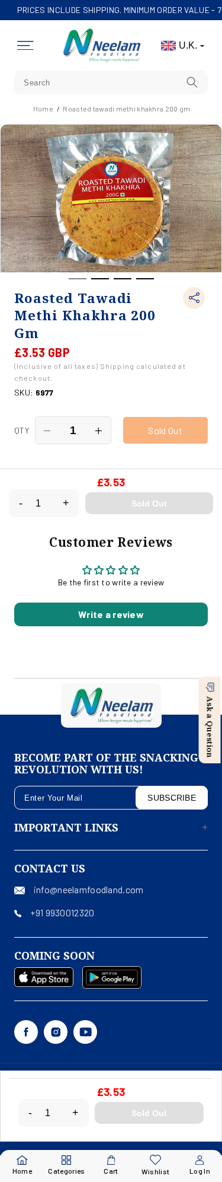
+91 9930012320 (62, 912)
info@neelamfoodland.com (88, 889)
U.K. (188, 45)
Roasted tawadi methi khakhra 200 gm (126, 108)
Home (43, 108)
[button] (25, 45)
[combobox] (111, 82)
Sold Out (149, 503)
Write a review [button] (111, 614)
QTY (21, 430)
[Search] (192, 82)
